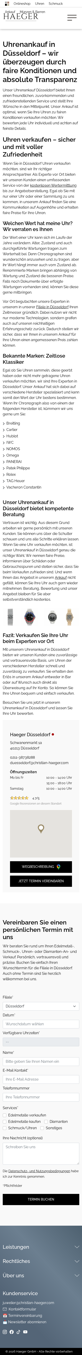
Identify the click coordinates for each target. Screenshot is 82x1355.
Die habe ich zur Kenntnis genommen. (41, 1173)
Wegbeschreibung (38, 867)
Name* (8, 1052)
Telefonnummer (16, 1088)
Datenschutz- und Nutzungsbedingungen (39, 1171)
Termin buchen (41, 1199)
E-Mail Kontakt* (15, 1070)
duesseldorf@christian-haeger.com (39, 763)
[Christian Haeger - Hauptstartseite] (7, 4)
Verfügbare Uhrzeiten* (21, 1033)
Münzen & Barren (32, 12)
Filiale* (8, 997)
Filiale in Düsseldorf (52, 307)
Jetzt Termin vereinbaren (41, 881)
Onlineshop (22, 3)
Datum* (9, 1015)
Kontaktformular (22, 1309)
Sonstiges (54, 1128)
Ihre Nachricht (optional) (23, 1138)
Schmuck (56, 3)
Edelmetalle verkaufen (27, 1115)
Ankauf (10, 12)
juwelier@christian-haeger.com (28, 1303)
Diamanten (59, 1121)
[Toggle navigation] (73, 18)
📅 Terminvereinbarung (22, 1315)
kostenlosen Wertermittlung (53, 185)
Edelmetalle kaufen (24, 1121)
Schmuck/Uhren (22, 1128)
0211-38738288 (22, 757)
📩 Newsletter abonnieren (24, 1322)
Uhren (39, 3)
